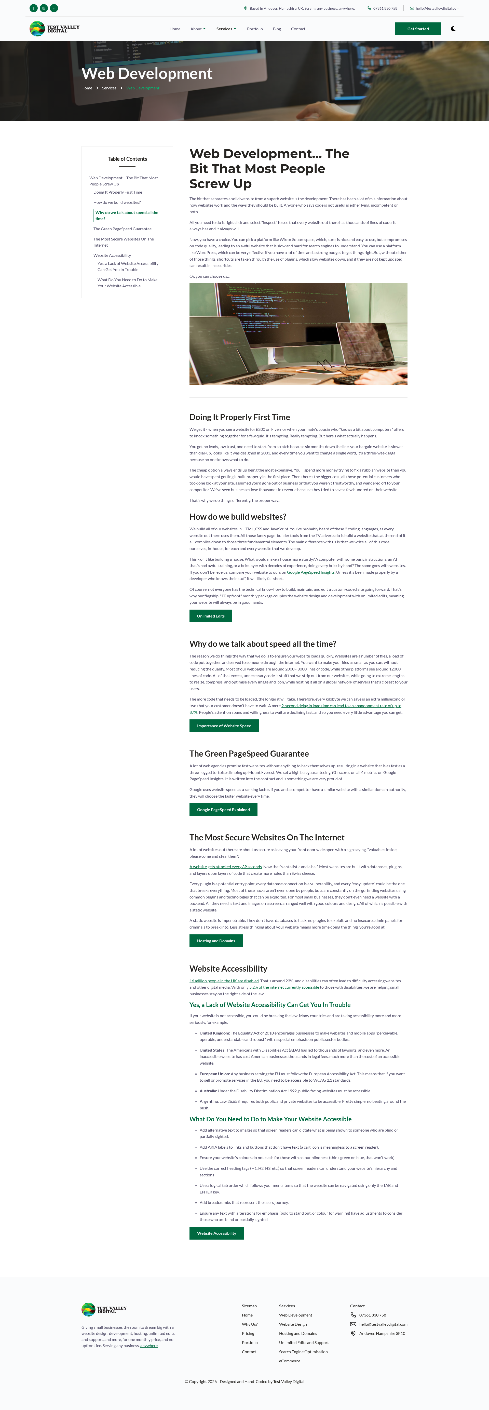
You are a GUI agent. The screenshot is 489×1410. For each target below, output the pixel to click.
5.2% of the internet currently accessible (284, 987)
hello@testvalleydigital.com (437, 8)
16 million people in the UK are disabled (224, 980)
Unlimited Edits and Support (304, 1342)
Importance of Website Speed (224, 725)
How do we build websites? (117, 202)
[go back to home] (104, 1310)
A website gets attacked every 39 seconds (225, 866)
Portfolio (255, 28)
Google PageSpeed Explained (223, 809)
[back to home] (55, 28)
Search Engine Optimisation (303, 1351)
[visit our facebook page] (34, 8)
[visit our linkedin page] (54, 8)
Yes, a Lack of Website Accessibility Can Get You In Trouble (128, 266)
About (196, 28)
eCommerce (289, 1360)
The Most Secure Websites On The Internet (123, 241)
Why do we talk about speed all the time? (127, 215)
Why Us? (249, 1324)
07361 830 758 (385, 8)
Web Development (142, 87)
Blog (277, 28)
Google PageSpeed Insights (311, 572)
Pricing (248, 1333)
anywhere (149, 1345)
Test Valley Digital (288, 1381)
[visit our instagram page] (44, 8)
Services (224, 28)
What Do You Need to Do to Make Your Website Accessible (127, 282)
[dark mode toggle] (453, 29)
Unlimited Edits (211, 615)
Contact (298, 28)
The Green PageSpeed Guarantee (122, 228)
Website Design (293, 1324)
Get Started (418, 28)
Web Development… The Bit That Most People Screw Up (123, 180)
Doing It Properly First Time (117, 192)
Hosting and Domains (216, 940)
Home (175, 28)
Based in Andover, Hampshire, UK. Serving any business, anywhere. (302, 8)
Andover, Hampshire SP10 (382, 1333)
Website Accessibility (112, 255)
